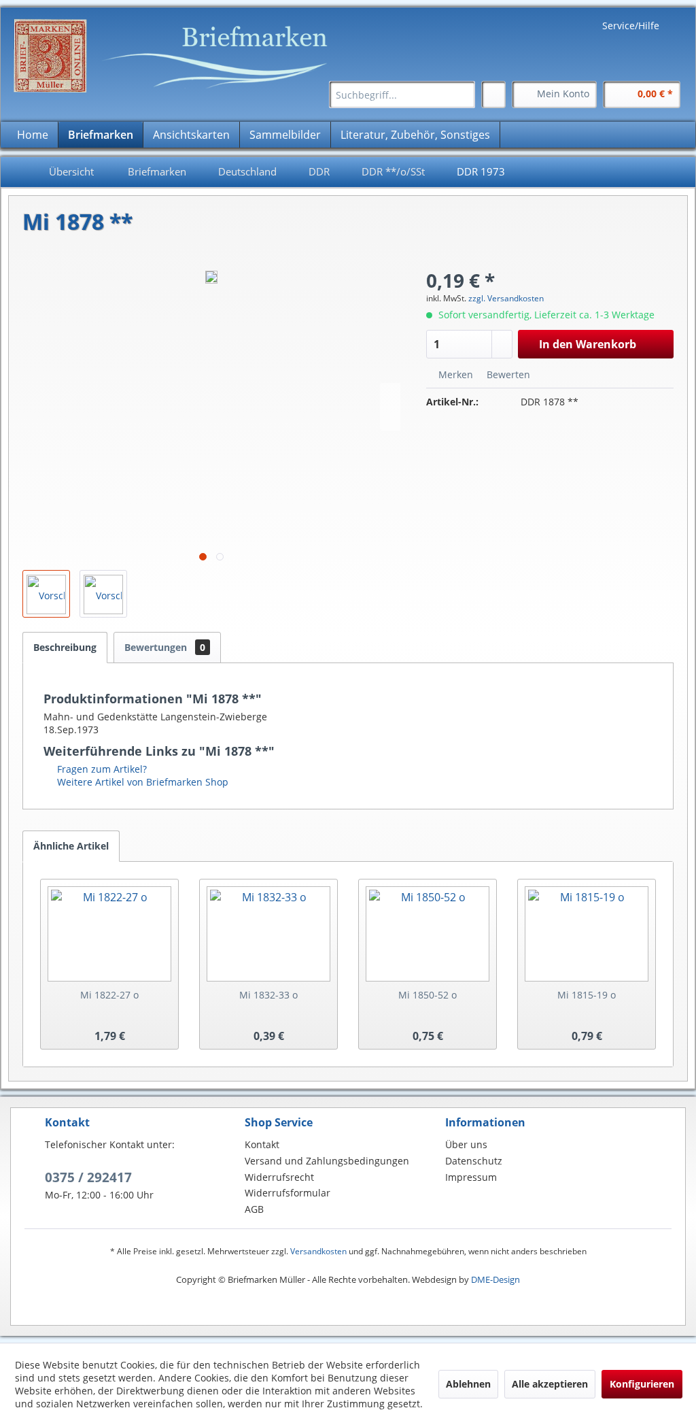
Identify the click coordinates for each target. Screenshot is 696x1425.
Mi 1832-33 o (268, 994)
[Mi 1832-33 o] (268, 934)
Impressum (471, 1177)
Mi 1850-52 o (427, 994)
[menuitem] (402, 94)
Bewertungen (164, 647)
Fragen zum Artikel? (100, 768)
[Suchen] (462, 94)
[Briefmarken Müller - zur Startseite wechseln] (177, 56)
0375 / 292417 (88, 1177)
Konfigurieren (642, 1383)
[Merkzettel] (493, 94)
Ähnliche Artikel (71, 845)
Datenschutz (473, 1160)
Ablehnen (468, 1383)
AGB (254, 1209)
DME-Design (495, 1279)
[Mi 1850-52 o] (427, 934)
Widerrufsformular (287, 1192)
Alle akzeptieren (550, 1383)
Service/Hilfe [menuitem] (630, 25)
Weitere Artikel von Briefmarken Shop (141, 781)
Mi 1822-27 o (109, 994)
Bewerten (507, 374)
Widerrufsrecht (279, 1177)
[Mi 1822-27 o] (109, 934)
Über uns (466, 1144)
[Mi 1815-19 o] (586, 934)
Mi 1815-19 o (586, 994)
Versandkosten (318, 1251)
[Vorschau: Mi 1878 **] (46, 594)
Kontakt (262, 1144)
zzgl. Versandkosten (506, 298)
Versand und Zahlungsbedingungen (327, 1160)
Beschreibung (65, 647)
